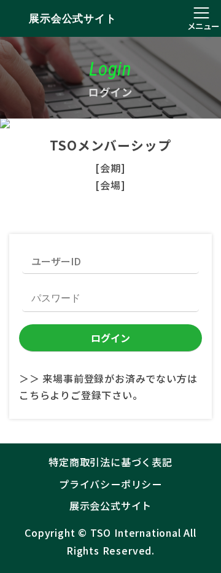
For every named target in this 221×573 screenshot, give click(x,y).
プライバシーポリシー (110, 484)
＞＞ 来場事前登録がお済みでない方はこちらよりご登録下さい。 (108, 386)
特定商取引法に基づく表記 (110, 461)
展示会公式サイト (72, 18)
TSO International (135, 532)
